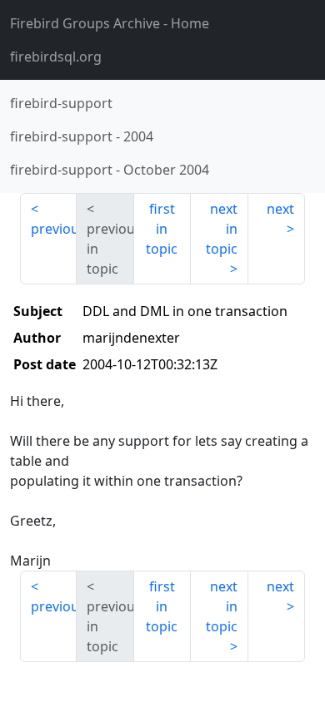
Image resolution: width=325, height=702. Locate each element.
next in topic (222, 229)
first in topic (162, 229)
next (280, 209)
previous (54, 229)
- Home (109, 23)
